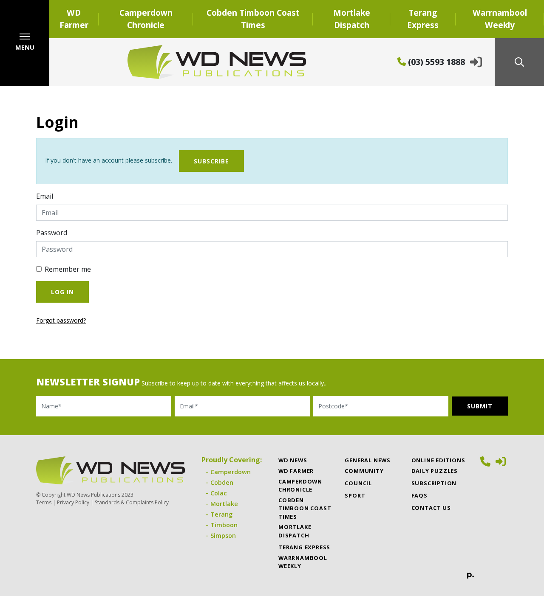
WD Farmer (74, 19)
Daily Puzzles (434, 471)
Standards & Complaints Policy (132, 502)
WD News (292, 460)
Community (364, 471)
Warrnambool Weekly (500, 19)
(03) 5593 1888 (435, 61)
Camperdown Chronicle (146, 19)
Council (358, 483)
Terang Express (423, 19)
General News (368, 460)
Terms (43, 502)
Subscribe (211, 161)
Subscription (434, 483)
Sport (355, 495)
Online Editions (438, 460)
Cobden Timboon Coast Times (253, 19)
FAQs (419, 495)
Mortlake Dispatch (351, 19)
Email (44, 196)
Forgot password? (61, 320)
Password (51, 232)
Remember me (68, 269)
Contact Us (431, 508)
